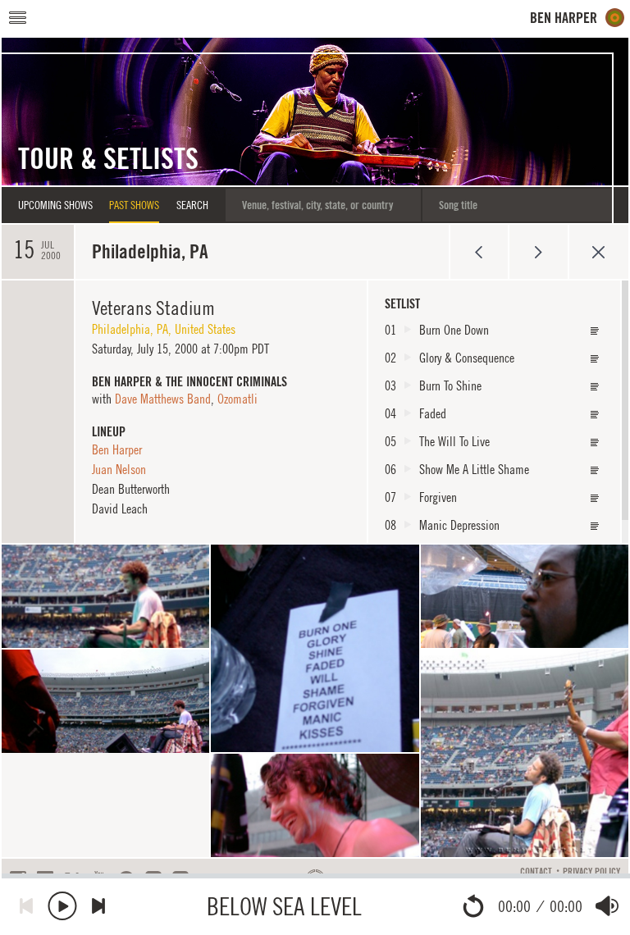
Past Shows (134, 205)
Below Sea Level (284, 906)
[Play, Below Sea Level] (62, 906)
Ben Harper (117, 449)
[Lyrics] (595, 331)
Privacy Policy (591, 872)
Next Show (538, 252)
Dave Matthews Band (163, 398)
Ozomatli (237, 398)
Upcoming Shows (55, 205)
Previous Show (479, 252)
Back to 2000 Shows (598, 252)
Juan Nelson (119, 469)
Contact (536, 872)
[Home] (577, 17)
